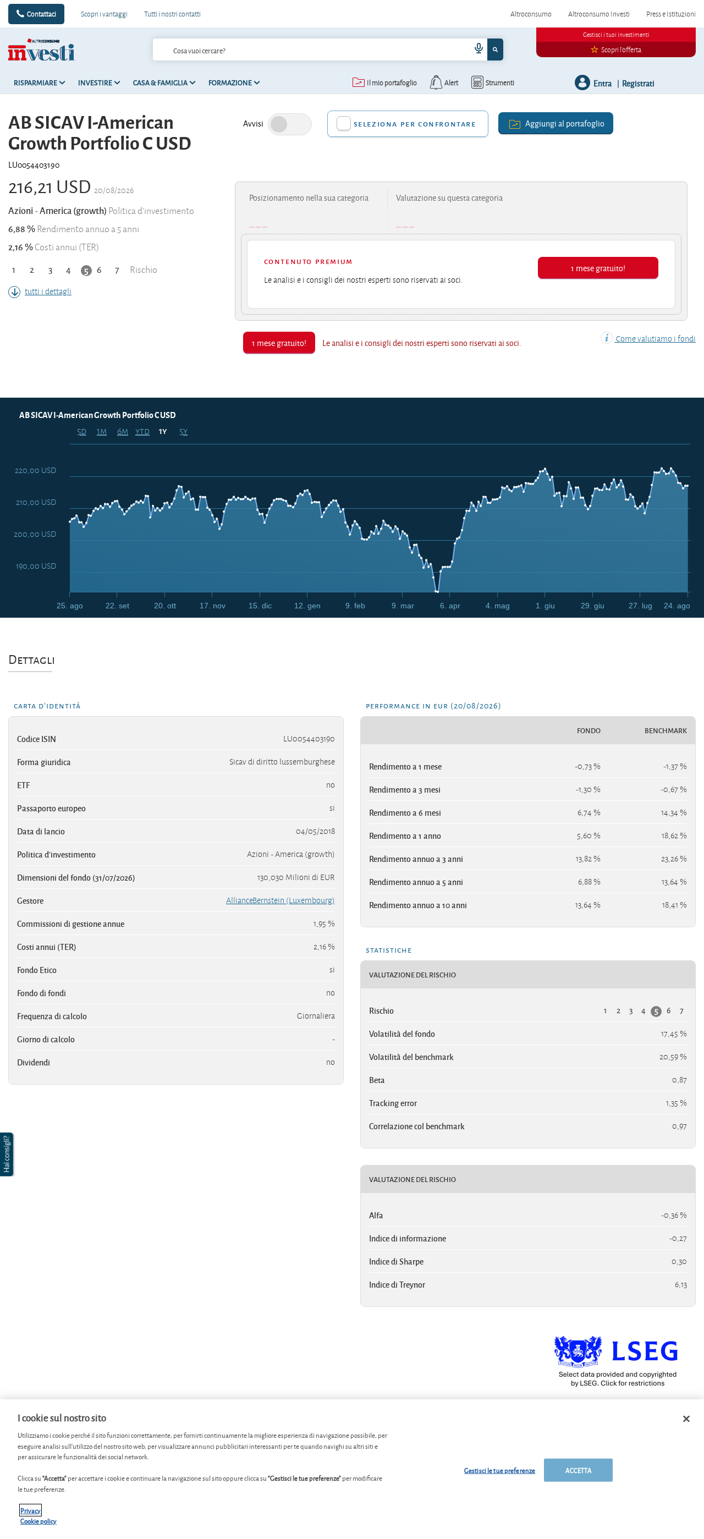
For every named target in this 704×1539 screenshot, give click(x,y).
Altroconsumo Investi (599, 14)
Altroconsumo (531, 14)
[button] (7, 1155)
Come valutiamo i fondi (655, 338)
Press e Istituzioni (671, 14)
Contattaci (41, 14)
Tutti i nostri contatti (172, 14)
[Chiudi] (686, 1419)
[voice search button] (474, 50)
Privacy (30, 1510)
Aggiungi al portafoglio (564, 123)
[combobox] (328, 50)
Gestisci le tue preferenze (499, 1470)
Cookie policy (38, 1520)
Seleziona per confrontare (415, 123)
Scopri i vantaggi (104, 14)
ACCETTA (578, 1470)
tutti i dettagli (48, 291)
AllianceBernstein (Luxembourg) (280, 900)
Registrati (638, 82)
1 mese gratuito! (598, 267)
